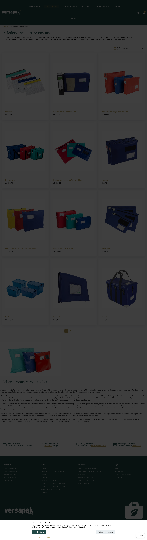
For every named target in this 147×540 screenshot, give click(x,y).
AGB (48, 538)
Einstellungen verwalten (105, 532)
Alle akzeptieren (39, 532)
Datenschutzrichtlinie (39, 538)
